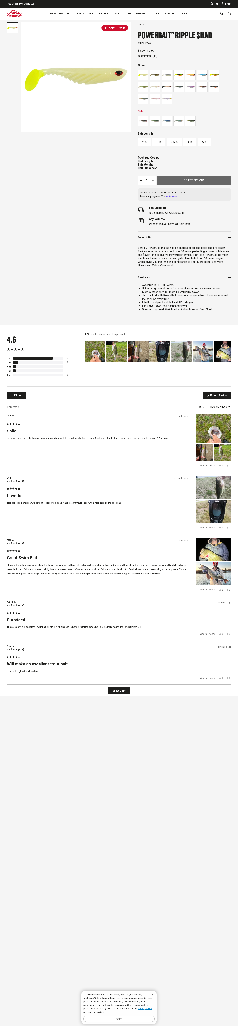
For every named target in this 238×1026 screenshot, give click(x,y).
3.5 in (174, 142)
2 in (144, 142)
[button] (147, 56)
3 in (159, 142)
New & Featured (60, 13)
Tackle (103, 13)
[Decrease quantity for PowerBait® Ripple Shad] (141, 180)
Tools (155, 13)
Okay (119, 1018)
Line (116, 13)
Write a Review (220, 396)
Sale (185, 13)
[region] (158, 351)
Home (141, 24)
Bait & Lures (85, 13)
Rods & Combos (135, 13)
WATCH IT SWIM (117, 28)
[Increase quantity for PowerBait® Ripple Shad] (153, 180)
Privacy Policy (145, 1008)
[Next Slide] (228, 351)
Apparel (170, 13)
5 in (204, 142)
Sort (201, 406)
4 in (190, 142)
